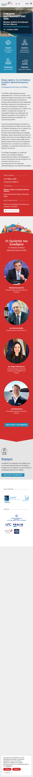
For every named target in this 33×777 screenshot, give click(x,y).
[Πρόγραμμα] (8, 61)
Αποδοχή (7, 769)
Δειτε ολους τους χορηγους (13, 475)
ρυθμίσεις (9, 766)
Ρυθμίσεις (7, 772)
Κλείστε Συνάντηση (12, 210)
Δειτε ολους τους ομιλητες (16, 425)
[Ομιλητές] (25, 42)
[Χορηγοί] (8, 42)
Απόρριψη (16, 769)
